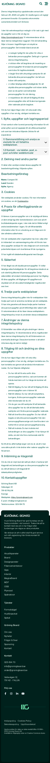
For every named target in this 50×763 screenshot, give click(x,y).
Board (7, 557)
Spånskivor (9, 594)
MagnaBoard (10, 578)
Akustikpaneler (11, 553)
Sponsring (9, 644)
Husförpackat (10, 613)
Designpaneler (11, 562)
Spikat (7, 618)
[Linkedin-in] (17, 693)
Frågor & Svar (11, 640)
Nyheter (8, 636)
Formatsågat (10, 609)
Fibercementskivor (13, 566)
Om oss (8, 632)
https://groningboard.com (12, 37)
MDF (6, 582)
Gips (6, 570)
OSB (6, 586)
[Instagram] (11, 693)
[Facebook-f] (5, 693)
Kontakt (8, 648)
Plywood (8, 590)
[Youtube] (23, 693)
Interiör (7, 574)
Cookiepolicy (22, 201)
